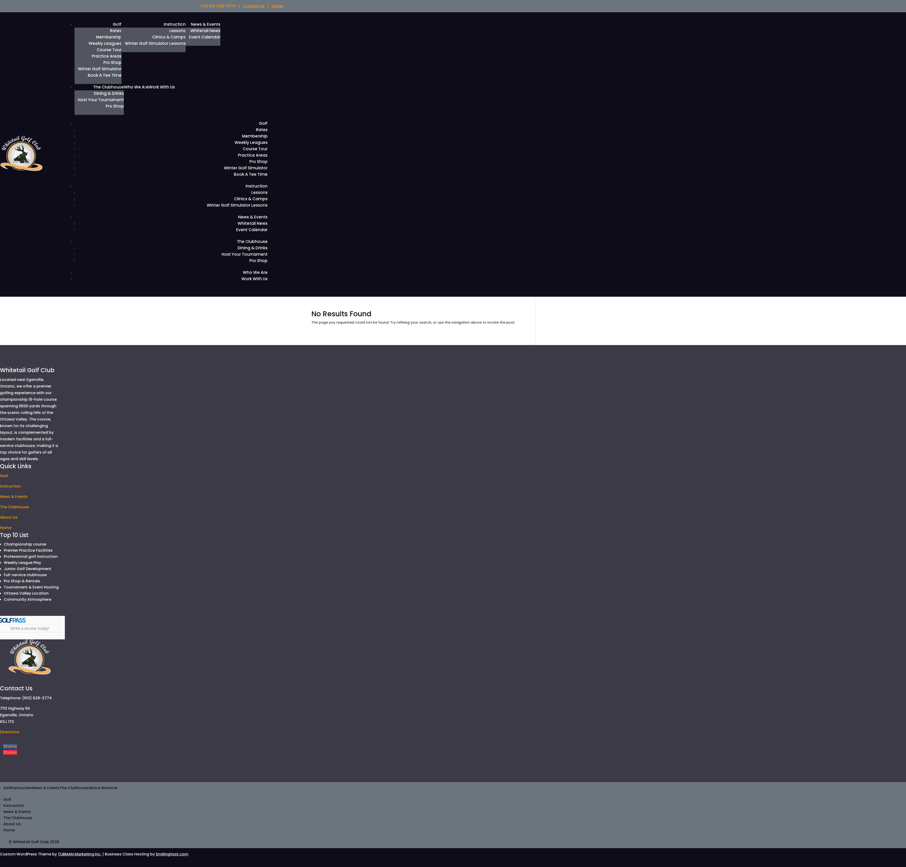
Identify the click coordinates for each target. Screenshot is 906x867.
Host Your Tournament (101, 100)
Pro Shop (112, 62)
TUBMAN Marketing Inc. (79, 854)
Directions (9, 732)
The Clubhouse (108, 87)
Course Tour (109, 50)
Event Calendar (204, 37)
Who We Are (136, 87)
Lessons (177, 30)
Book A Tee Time (105, 75)
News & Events (205, 24)
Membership (109, 37)
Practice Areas (107, 56)
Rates (116, 30)
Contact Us (254, 6)
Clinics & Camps (169, 37)
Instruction (175, 24)
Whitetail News (205, 30)
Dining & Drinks (109, 93)
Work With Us (162, 87)
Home (277, 6)
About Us (8, 517)
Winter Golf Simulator (100, 69)
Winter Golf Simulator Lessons (155, 43)
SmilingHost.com (172, 854)
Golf (263, 123)
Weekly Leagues (105, 43)
